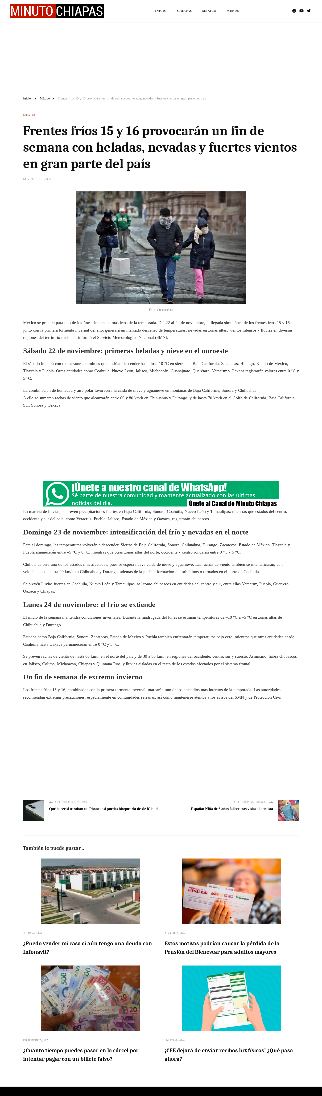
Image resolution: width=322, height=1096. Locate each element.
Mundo (233, 10)
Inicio (161, 10)
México (209, 10)
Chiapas (184, 10)
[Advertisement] (161, 57)
